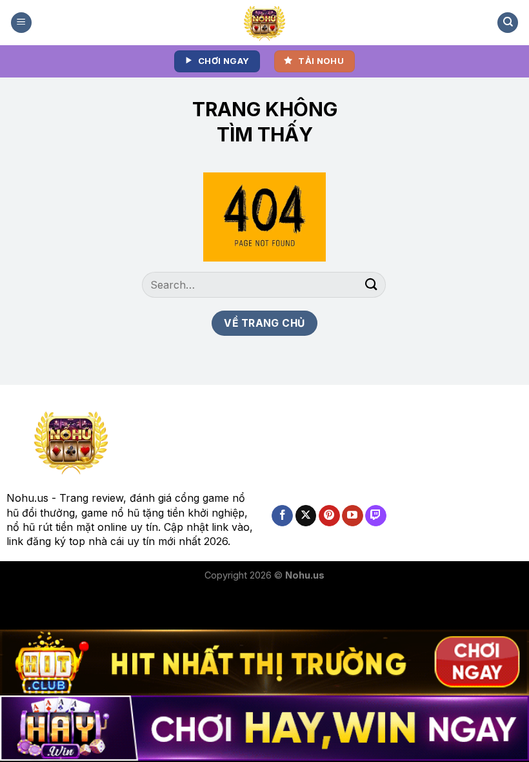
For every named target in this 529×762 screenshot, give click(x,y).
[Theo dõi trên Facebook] (282, 516)
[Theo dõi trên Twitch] (375, 516)
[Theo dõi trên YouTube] (352, 516)
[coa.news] (264, 22)
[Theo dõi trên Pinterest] (329, 516)
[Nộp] (371, 284)
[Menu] (21, 23)
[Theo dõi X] (306, 516)
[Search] (507, 23)
